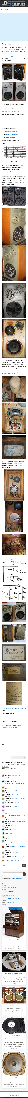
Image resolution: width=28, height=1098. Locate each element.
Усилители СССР (14, 860)
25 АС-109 (12, 825)
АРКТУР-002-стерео (17, 878)
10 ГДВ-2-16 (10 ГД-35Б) (18, 798)
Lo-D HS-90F (14, 1005)
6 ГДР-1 (11, 833)
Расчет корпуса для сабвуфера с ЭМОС (14, 973)
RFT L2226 (14, 1077)
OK (23, 865)
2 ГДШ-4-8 (16, 806)
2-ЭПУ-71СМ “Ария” (14, 1035)
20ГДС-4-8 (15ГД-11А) (12, 134)
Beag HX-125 (15, 794)
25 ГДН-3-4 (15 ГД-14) (17, 852)
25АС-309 (13, 49)
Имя (3, 744)
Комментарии (9, 1094)
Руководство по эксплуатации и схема (13, 708)
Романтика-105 (13, 791)
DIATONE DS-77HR (16, 787)
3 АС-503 (14, 829)
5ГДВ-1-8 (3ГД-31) (11, 137)
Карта (15, 1094)
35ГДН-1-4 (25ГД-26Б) (12, 131)
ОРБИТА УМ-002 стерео (18, 821)
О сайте (3, 1094)
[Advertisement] (14, 27)
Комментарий (5, 730)
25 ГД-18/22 (17, 802)
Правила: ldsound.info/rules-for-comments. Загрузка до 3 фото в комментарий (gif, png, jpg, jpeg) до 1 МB (13, 764)
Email (3, 751)
